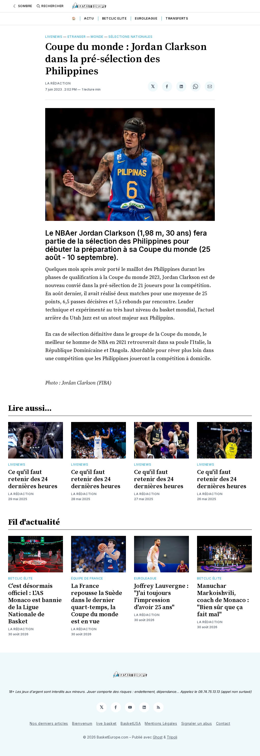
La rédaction (21, 494)
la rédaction (58, 83)
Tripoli (172, 737)
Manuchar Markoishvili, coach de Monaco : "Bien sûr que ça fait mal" (223, 600)
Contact (223, 723)
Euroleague (146, 18)
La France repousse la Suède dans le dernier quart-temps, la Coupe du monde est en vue (96, 603)
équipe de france (87, 578)
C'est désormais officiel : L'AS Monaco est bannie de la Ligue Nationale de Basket (35, 603)
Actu (89, 18)
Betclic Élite (20, 578)
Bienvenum (82, 723)
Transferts (177, 18)
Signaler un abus (196, 723)
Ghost (157, 737)
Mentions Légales (161, 723)
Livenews (53, 37)
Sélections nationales (130, 37)
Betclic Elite (114, 18)
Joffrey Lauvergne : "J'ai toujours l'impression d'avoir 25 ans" (161, 596)
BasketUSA (131, 723)
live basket (106, 723)
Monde (97, 37)
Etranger (77, 37)
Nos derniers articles (49, 723)
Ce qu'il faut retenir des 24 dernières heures (32, 479)
